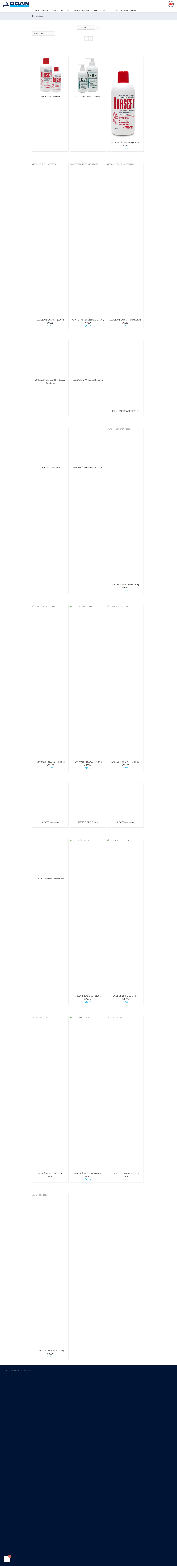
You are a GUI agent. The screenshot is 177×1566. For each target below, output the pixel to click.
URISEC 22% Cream (88, 1026)
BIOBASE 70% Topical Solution (88, 497)
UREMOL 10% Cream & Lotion (87, 672)
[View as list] (90, 38)
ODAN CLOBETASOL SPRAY (125, 497)
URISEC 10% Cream (50, 1026)
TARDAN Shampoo (50, 672)
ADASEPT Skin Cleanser (88, 96)
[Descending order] (98, 28)
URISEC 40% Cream (125, 1026)
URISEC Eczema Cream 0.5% (50, 1200)
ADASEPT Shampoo (50, 96)
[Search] (139, 10)
